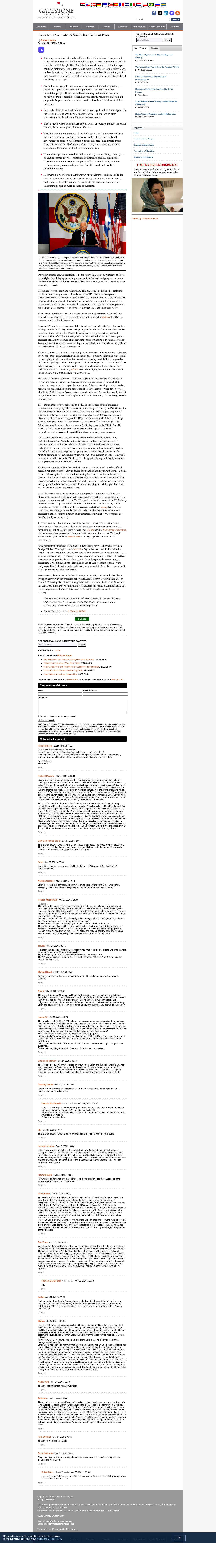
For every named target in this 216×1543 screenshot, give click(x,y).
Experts (74, 26)
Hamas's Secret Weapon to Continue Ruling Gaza (155, 113)
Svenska (163, 7)
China (136, 132)
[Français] (121, 5)
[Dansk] (93, 5)
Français (121, 7)
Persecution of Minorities (144, 150)
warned (77, 549)
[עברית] (127, 5)
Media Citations (157, 26)
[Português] (151, 5)
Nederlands (138, 7)
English (110, 7)
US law (90, 529)
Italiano (132, 7)
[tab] (141, 48)
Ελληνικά (105, 7)
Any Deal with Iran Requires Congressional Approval (69, 659)
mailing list (117, 679)
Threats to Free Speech (143, 156)
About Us (41, 26)
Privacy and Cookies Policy (48, 1538)
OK (179, 1537)
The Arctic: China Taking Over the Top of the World (157, 67)
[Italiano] (132, 5)
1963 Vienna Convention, (114, 529)
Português (151, 7)
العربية (83, 7)
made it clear (74, 536)
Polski (145, 7)
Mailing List (139, 26)
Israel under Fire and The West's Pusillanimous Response (71, 666)
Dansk (93, 7)
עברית (127, 7)
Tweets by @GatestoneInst (145, 218)
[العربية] (82, 5)
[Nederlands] (138, 5)
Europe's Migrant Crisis (144, 144)
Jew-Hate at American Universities (60, 674)
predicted (106, 317)
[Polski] (145, 5)
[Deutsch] (98, 5)
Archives (122, 26)
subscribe (72, 679)
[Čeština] (88, 5)
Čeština (88, 7)
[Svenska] (163, 5)
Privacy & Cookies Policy (64, 1529)
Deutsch (98, 7)
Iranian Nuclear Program (144, 138)
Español (115, 7)
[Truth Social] (41, 52)
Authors (90, 26)
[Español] (115, 5)
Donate (106, 26)
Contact (175, 26)
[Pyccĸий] (157, 5)
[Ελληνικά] (104, 5)
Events (57, 26)
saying (104, 507)
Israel (57, 650)
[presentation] (141, 48)
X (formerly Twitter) (77, 611)
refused (74, 369)
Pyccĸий (157, 7)
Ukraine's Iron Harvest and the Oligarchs (63, 670)
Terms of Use (44, 1529)
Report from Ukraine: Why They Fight (62, 662)
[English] (110, 5)
